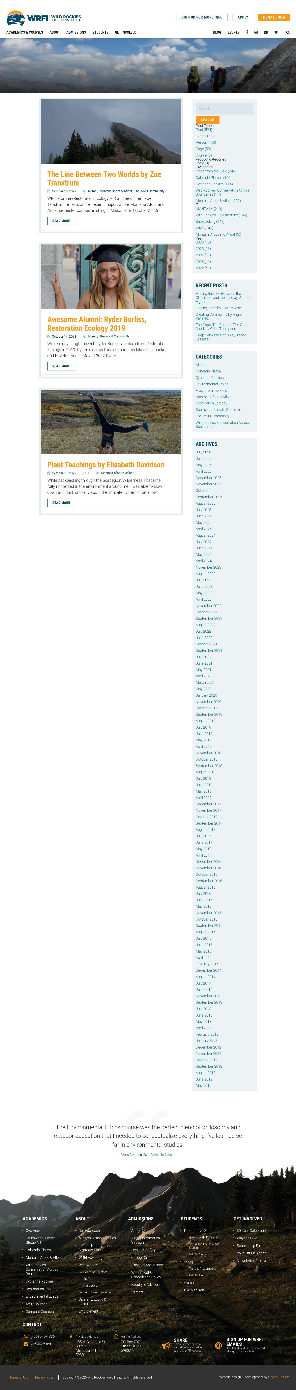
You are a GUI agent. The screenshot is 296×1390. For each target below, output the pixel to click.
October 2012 (206, 1060)
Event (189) (205, 136)
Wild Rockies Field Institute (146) (221, 215)
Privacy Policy (45, 1377)
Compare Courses (40, 1312)
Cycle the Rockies (210, 377)
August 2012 (205, 1073)
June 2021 (204, 663)
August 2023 (205, 574)
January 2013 (206, 1041)
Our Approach (89, 1230)
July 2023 (203, 580)
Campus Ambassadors (98, 1292)
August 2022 (205, 625)
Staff (86, 1279)
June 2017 (204, 842)
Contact (32, 1324)
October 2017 (206, 817)
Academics (35, 1219)
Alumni (92, 191)
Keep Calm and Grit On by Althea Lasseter (221, 337)
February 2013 (207, 1034)
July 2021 (203, 657)
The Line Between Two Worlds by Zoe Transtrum (104, 178)
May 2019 (203, 740)
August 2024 (205, 535)
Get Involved (248, 1219)
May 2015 (203, 951)
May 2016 (203, 906)
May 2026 (203, 465)
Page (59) (203, 149)
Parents (137, 1292)
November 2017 (208, 810)
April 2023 (204, 599)
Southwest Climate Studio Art (219, 409)
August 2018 (205, 772)
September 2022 (209, 618)
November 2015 (208, 913)
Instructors (90, 1285)
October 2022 (206, 612)
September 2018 (209, 766)
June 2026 (204, 458)
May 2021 (203, 670)
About (82, 1219)
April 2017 (204, 855)
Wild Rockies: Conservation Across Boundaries (223, 424)
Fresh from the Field (211, 390)
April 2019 (204, 746)
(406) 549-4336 (43, 1336)
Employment (88, 1311)
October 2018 (206, 759)
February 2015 (207, 964)
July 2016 (203, 893)
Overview (33, 1230)
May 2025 (203, 522)
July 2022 (203, 631)
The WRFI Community (149, 191)
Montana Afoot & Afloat (115, 191)
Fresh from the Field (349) (216, 171)
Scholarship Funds (251, 1246)
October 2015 (206, 919)
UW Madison (194, 1290)
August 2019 (205, 721)
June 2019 (204, 734)
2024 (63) (203, 255)
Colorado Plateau (209, 371)
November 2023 (208, 567)
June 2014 (204, 989)
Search (288, 32)
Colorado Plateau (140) (214, 177)
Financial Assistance (147, 1265)
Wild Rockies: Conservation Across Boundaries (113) (223, 192)
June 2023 (204, 586)
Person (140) (206, 142)
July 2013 (203, 1009)
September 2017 (209, 823)
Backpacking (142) (210, 221)
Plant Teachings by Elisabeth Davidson (106, 464)
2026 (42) (203, 242)
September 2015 (209, 925)
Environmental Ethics (212, 384)
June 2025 (204, 516)
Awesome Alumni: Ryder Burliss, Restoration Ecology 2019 (97, 323)
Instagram (256, 32)
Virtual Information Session (145, 1240)
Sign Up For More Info (202, 17)
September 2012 (209, 1066)
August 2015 (205, 932)
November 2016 (208, 868)
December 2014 (208, 970)
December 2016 (208, 861)
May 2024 (203, 554)
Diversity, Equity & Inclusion (92, 1301)
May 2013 (203, 1021)
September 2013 (209, 1002)
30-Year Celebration (252, 1230)
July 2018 (203, 778)
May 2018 (203, 791)
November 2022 (208, 606)
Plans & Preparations (202, 1268)
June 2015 (204, 945)
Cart (276, 32)
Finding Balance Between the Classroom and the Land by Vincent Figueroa (223, 297)
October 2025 (206, 490)
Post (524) (204, 130)
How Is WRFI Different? (203, 1237)
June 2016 (204, 900)
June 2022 (204, 638)
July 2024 (203, 542)
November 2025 (208, 484)
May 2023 (203, 593)
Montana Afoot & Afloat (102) (218, 201)
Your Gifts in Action (251, 1253)
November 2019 (208, 702)
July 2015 (203, 938)
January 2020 (206, 695)
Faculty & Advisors (145, 1284)
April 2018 (204, 798)
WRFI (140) (204, 228)
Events (234, 32)
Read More (61, 221)
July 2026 (203, 452)
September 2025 (209, 497)
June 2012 (204, 1079)
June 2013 (204, 1015)
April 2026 (204, 471)
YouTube (266, 32)
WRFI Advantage (92, 1257)
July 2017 (203, 836)
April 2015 (204, 957)
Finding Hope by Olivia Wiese (218, 308)
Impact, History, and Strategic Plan (94, 1248)
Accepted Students (199, 1261)
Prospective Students (201, 1230)
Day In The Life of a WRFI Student (205, 1246)
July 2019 (203, 727)
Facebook (247, 32)
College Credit (142, 1257)
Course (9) (204, 155)
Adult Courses (37, 1304)
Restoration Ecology (211, 403)
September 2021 (209, 650)
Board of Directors (95, 1272)
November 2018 (208, 753)
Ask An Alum (197, 1254)
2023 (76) (203, 261)
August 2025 (205, 503)
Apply (243, 17)
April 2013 (204, 1028)
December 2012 (208, 1047)
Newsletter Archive (252, 1261)
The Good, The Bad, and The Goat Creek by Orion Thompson (221, 327)
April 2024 (204, 561)
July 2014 (203, 983)
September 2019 (209, 714)
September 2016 (209, 881)
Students (191, 1219)
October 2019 (206, 708)
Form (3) (202, 163)
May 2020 (203, 689)
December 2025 (208, 478)
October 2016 (206, 874)
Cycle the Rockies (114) (214, 184)
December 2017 (208, 804)
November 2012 (208, 1053)
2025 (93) (203, 248)
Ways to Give (247, 1238)
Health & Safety (143, 1250)
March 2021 (205, 682)
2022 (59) (203, 268)
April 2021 (204, 676)
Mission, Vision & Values (97, 1238)
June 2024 (204, 548)
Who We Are (88, 1265)
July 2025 (203, 510)
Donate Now (274, 17)
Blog (217, 32)
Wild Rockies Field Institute (43, 18)
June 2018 (204, 785)
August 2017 (205, 829)
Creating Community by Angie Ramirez (219, 316)
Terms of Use (19, 1377)
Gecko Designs (279, 1377)
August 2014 (205, 977)
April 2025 (204, 529)
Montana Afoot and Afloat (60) (219, 234)
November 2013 (208, 996)
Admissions (141, 1219)
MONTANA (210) (209, 209)
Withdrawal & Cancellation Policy (146, 1274)
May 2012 (203, 1085)
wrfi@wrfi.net (41, 1344)
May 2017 (203, 849)
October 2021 (206, 644)
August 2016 (205, 887)
